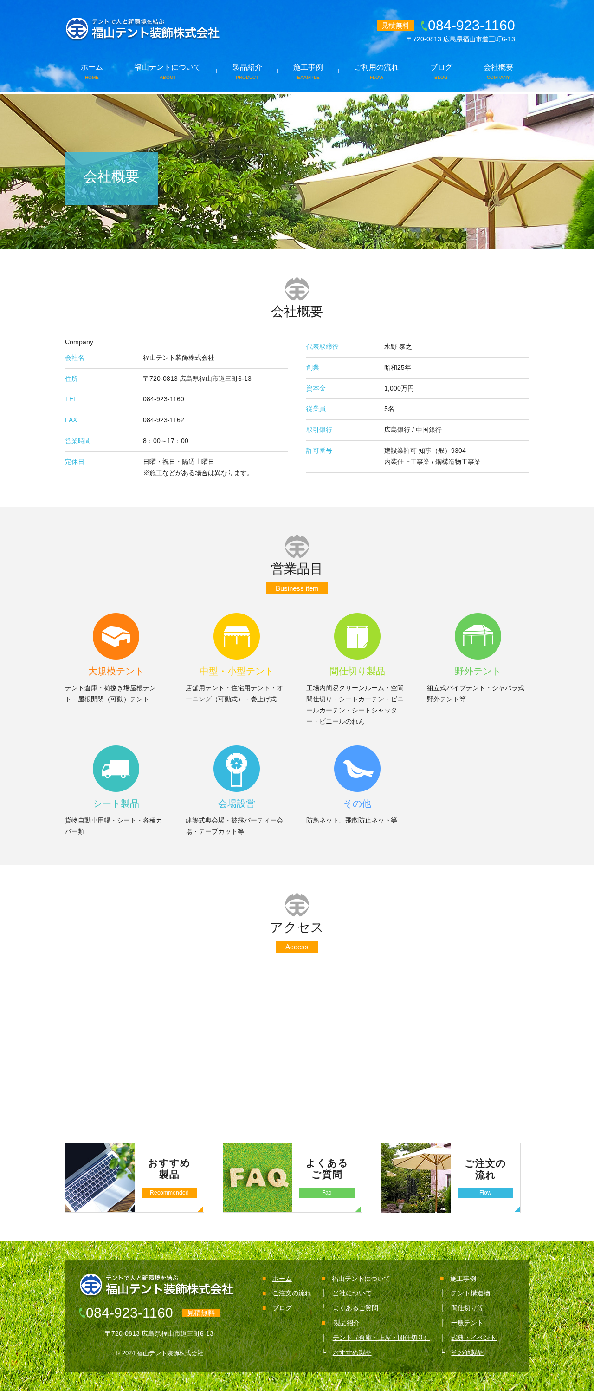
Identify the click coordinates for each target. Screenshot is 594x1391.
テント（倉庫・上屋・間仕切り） (381, 1337)
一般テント (467, 1322)
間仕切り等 (467, 1308)
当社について (352, 1293)
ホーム (92, 71)
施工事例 (308, 71)
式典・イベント (474, 1337)
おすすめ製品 (352, 1352)
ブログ (441, 71)
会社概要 (498, 71)
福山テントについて (167, 71)
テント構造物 (470, 1293)
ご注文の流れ (291, 1293)
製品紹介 (247, 71)
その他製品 (467, 1352)
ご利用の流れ (376, 71)
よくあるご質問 (355, 1308)
